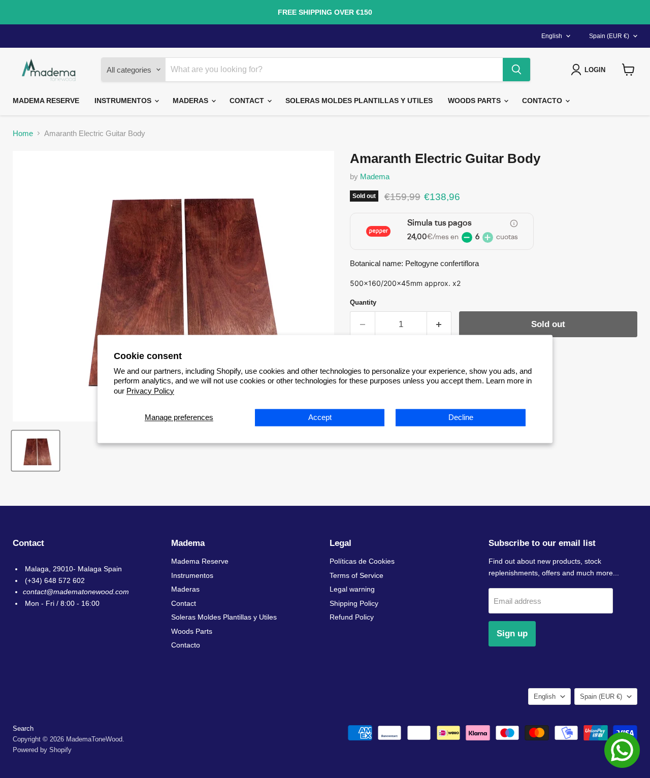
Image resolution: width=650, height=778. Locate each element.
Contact (248, 100)
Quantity (363, 302)
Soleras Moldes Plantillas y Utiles (359, 100)
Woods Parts (475, 100)
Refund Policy (352, 617)
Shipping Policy (354, 603)
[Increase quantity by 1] (439, 324)
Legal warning (352, 589)
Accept (320, 417)
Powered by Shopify (42, 750)
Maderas (191, 100)
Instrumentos (123, 100)
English (551, 36)
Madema (374, 176)
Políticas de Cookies (362, 561)
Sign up (512, 633)
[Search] (516, 69)
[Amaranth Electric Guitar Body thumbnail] (35, 451)
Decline (460, 417)
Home (23, 133)
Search (23, 728)
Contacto (543, 100)
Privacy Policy (150, 390)
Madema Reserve (46, 100)
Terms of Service (356, 575)
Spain (609, 36)
